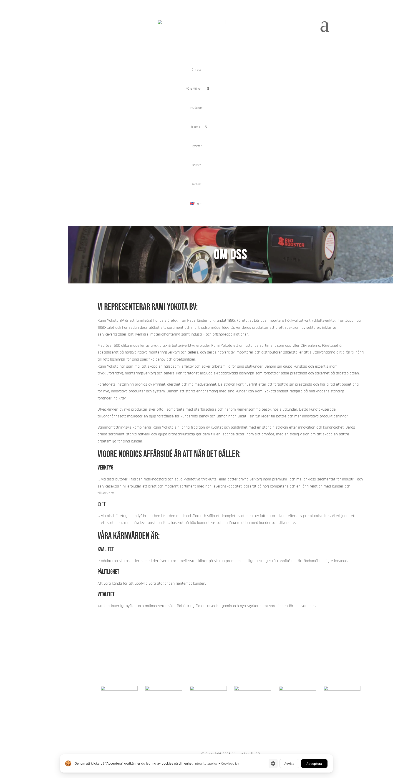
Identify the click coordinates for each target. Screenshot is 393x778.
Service (196, 165)
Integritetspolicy (205, 763)
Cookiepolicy (230, 763)
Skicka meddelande (301, 645)
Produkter (196, 108)
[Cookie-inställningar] (273, 763)
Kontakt (196, 184)
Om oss (196, 70)
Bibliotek (194, 127)
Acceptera (314, 763)
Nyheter (196, 146)
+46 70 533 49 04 (346, 656)
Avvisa (289, 763)
